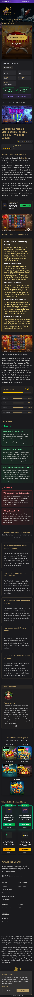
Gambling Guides (7, 908)
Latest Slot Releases (8, 896)
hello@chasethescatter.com (14, 876)
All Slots (4, 886)
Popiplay (24, 158)
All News (21, 908)
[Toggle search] (26, 11)
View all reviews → (9, 726)
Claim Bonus (26, 205)
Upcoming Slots (7, 892)
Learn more (5, 986)
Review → (9, 827)
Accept (23, 990)
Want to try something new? (18, 96)
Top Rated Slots (7, 889)
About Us (5, 918)
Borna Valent (9, 703)
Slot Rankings (6, 899)
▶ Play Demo (17, 44)
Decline (9, 990)
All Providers (22, 886)
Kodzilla (19, 995)
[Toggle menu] (30, 11)
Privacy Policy (6, 921)
